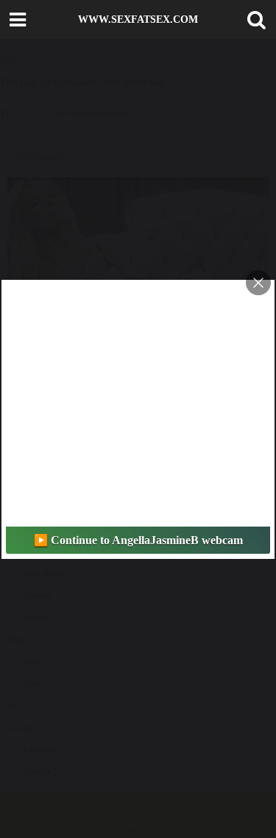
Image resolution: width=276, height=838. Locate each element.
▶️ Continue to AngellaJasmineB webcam (138, 540)
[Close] (258, 282)
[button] (253, 20)
